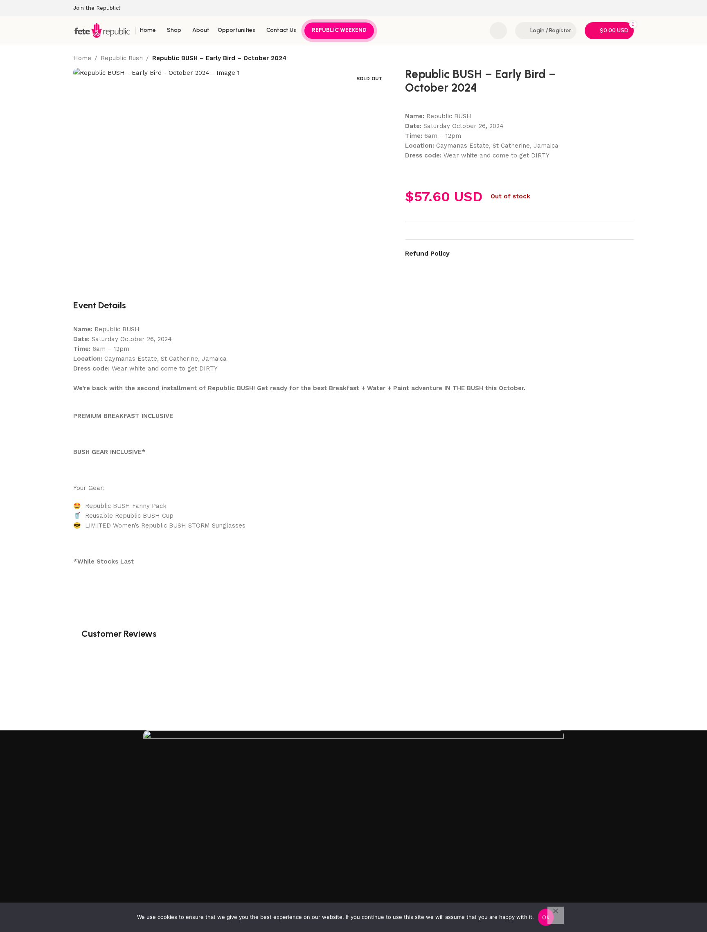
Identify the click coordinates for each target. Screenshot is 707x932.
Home (82, 58)
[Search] (498, 30)
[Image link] (353, 817)
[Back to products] (619, 58)
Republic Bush (122, 58)
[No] (555, 915)
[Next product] (629, 58)
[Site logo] (102, 30)
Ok (545, 917)
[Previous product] (609, 58)
